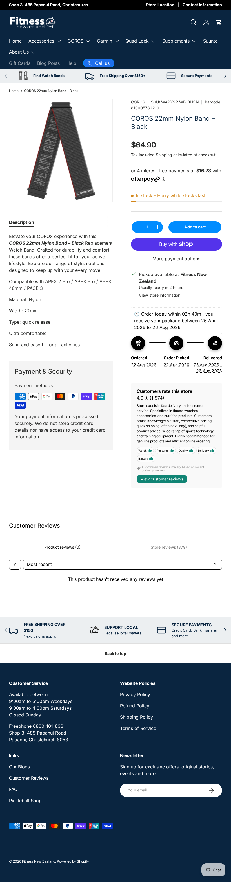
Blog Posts (48, 63)
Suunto (210, 41)
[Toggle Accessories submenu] (58, 41)
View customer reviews (162, 479)
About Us (19, 52)
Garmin (104, 41)
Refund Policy (134, 706)
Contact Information (202, 4)
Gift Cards (19, 63)
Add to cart (195, 226)
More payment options (176, 258)
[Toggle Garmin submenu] (116, 41)
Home (15, 41)
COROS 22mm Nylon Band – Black (51, 91)
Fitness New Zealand (38, 861)
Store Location (160, 4)
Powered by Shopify (73, 861)
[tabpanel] (61, 290)
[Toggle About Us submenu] (33, 52)
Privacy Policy (135, 694)
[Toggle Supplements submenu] (194, 41)
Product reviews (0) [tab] (62, 547)
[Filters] (15, 564)
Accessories (41, 41)
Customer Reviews (28, 778)
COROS (75, 41)
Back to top (115, 653)
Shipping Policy (136, 717)
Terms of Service (138, 728)
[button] (218, 22)
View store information (159, 295)
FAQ (13, 789)
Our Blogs (19, 766)
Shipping (164, 154)
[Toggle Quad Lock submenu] (153, 41)
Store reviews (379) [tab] (169, 547)
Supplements (176, 41)
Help (71, 63)
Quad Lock (137, 41)
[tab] (21, 222)
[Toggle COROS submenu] (88, 41)
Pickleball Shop (25, 800)
